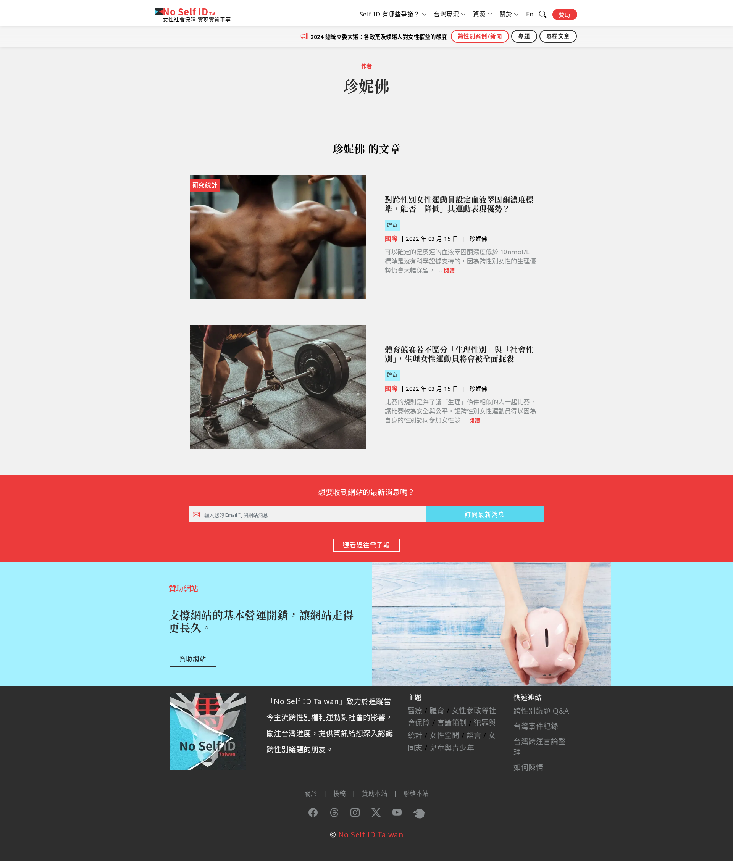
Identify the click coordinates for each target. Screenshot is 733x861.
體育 (392, 224)
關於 (310, 793)
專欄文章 (558, 36)
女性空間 (444, 735)
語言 (474, 735)
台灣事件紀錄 (535, 726)
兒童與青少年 (451, 748)
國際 (391, 238)
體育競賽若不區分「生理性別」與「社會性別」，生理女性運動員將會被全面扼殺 (459, 354)
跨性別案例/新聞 (480, 36)
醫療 (415, 710)
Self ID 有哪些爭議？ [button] (390, 14)
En (530, 14)
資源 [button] (479, 14)
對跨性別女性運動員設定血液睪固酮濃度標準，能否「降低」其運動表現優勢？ (459, 204)
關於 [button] (505, 14)
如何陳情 (528, 767)
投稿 (339, 793)
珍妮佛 (479, 238)
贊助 (565, 14)
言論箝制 (452, 723)
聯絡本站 (416, 793)
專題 (524, 36)
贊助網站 (192, 659)
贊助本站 (374, 793)
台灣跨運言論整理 (539, 746)
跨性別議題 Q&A (541, 711)
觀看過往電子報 (366, 545)
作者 (366, 66)
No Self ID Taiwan (371, 834)
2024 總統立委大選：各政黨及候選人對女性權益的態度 (378, 36)
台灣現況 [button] (446, 14)
